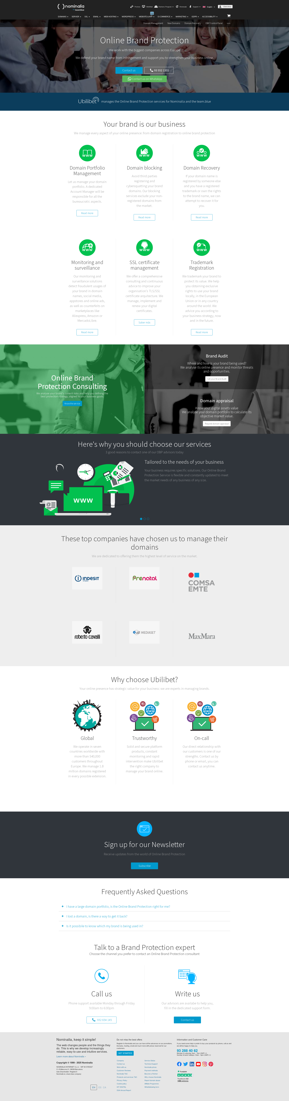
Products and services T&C (127, 1077)
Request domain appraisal (217, 423)
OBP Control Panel (213, 23)
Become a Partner (151, 1073)
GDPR (194, 17)
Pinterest (210, 1064)
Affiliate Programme (151, 1083)
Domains (62, 17)
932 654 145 (104, 1020)
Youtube (198, 1064)
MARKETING (181, 17)
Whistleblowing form (151, 1087)
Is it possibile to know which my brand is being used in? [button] (104, 926)
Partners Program (165, 7)
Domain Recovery (193, 23)
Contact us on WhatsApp (147, 79)
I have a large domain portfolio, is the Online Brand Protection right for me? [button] (118, 906)
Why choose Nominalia (152, 1077)
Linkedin (192, 1064)
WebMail (149, 7)
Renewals (183, 7)
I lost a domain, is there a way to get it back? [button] (96, 916)
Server (76, 17)
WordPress (128, 17)
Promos (137, 7)
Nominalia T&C (122, 1073)
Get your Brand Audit (216, 378)
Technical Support (151, 1064)
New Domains (174, 23)
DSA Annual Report (124, 1090)
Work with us (121, 1067)
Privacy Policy (122, 1080)
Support (196, 7)
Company (120, 1060)
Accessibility (209, 17)
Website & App (146, 17)
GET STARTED (125, 1053)
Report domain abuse (152, 1080)
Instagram (204, 1064)
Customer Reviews (124, 1070)
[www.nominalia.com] (70, 7)
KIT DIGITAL (121, 1087)
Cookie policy (122, 1083)
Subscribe (144, 866)
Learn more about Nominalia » (71, 1056)
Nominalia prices (150, 1067)
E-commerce (164, 17)
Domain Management (153, 23)
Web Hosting (110, 17)
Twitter (185, 1064)
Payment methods (151, 1070)
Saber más (144, 322)
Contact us (128, 70)
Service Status (149, 1060)
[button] (229, 23)
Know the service (72, 403)
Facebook (179, 1064)
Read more (87, 213)
